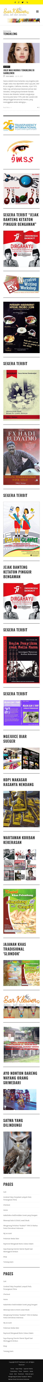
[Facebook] (15, 2)
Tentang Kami (8, 1262)
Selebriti (7, 67)
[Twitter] (22, 2)
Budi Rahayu (10, 76)
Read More (6, 107)
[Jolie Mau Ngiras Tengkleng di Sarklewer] (18, 53)
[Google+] (19, 2)
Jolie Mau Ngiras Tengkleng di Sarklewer (18, 71)
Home (5, 1210)
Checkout (6, 1205)
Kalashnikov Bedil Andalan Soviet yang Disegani (20, 1215)
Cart (4, 1192)
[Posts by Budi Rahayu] (4, 76)
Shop (5, 1257)
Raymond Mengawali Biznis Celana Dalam (18, 1244)
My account (7, 1233)
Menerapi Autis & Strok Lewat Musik (16, 1220)
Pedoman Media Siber (11, 1239)
